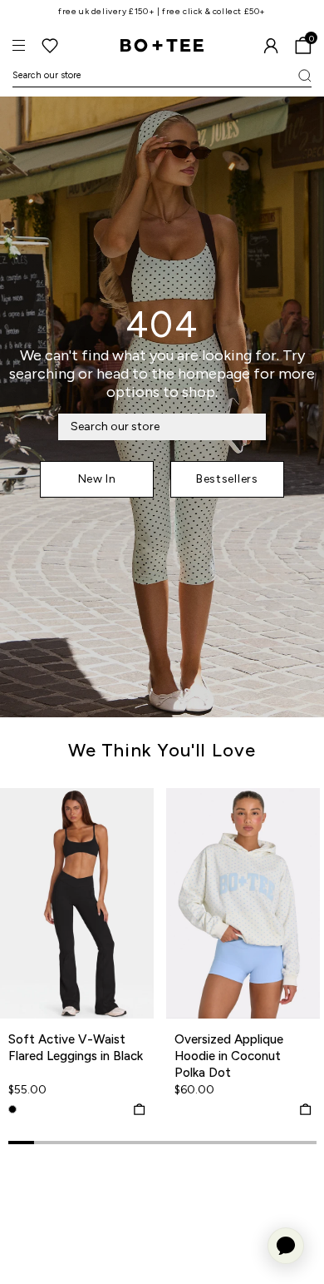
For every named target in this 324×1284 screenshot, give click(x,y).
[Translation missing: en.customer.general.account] (270, 45)
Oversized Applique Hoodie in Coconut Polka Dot (228, 1056)
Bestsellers (227, 479)
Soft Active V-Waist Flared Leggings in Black (75, 1047)
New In (97, 479)
